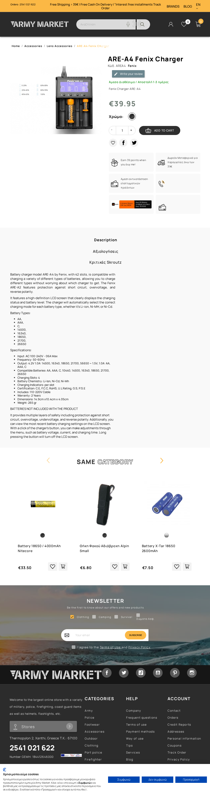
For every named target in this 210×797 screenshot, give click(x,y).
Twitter (124, 673)
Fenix (132, 66)
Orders (173, 717)
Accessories (94, 731)
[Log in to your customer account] (171, 24)
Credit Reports (179, 724)
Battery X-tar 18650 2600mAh (158, 548)
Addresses (176, 731)
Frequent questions (141, 717)
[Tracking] (137, 26)
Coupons (174, 745)
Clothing (91, 745)
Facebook (107, 673)
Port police (93, 752)
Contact (174, 710)
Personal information (184, 738)
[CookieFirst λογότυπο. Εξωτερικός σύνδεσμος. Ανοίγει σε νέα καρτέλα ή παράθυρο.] (4, 770)
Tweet (134, 143)
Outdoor (91, 738)
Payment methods (140, 731)
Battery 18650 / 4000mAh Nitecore (39, 548)
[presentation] (48, 464)
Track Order (177, 752)
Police (90, 717)
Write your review (131, 74)
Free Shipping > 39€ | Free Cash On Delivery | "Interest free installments (101, 4)
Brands (173, 6)
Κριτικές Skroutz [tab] (105, 262)
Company (133, 710)
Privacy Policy (139, 647)
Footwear (92, 724)
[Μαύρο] (133, 117)
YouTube (158, 673)
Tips (129, 745)
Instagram (192, 673)
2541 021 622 (27, 4)
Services (133, 752)
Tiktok (141, 673)
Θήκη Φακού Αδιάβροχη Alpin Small (104, 548)
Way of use (135, 738)
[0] (184, 24)
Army (89, 710)
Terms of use (136, 724)
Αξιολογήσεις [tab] (105, 251)
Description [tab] (105, 240)
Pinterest (175, 673)
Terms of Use (111, 647)
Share (123, 143)
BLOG (188, 6)
